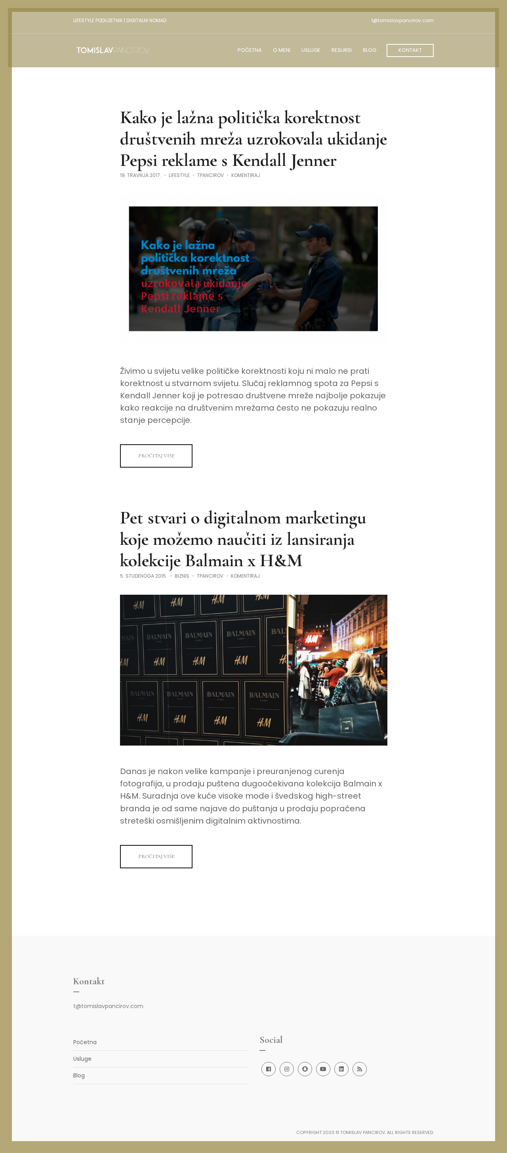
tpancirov (210, 175)
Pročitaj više (156, 456)
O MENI (281, 50)
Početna (85, 1042)
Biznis (182, 576)
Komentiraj (245, 175)
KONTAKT (410, 50)
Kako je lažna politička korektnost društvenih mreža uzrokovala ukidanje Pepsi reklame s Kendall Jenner (253, 138)
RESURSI (342, 50)
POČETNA (250, 50)
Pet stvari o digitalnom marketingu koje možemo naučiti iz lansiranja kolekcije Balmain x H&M (243, 538)
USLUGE (310, 50)
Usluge (82, 1059)
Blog (79, 1075)
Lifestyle (179, 175)
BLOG (369, 50)
